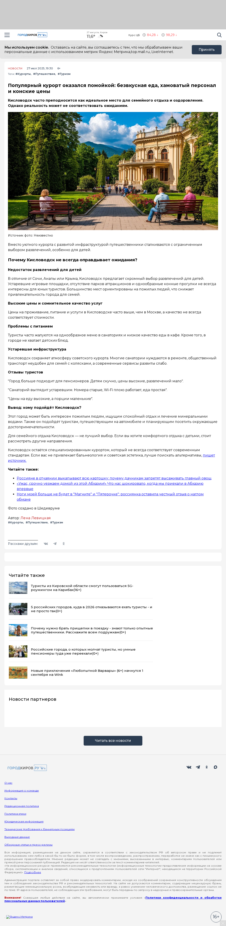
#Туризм (64, 74)
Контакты (10, 798)
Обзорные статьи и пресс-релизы (28, 844)
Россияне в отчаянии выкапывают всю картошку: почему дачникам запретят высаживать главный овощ (114, 478)
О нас (8, 782)
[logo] (26, 768)
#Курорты (23, 74)
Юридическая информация (23, 821)
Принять (207, 49)
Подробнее (32, 872)
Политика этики (15, 813)
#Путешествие (44, 74)
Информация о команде (21, 790)
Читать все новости (113, 741)
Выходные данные (17, 837)
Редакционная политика (21, 806)
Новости (15, 68)
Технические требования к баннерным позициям (39, 829)
